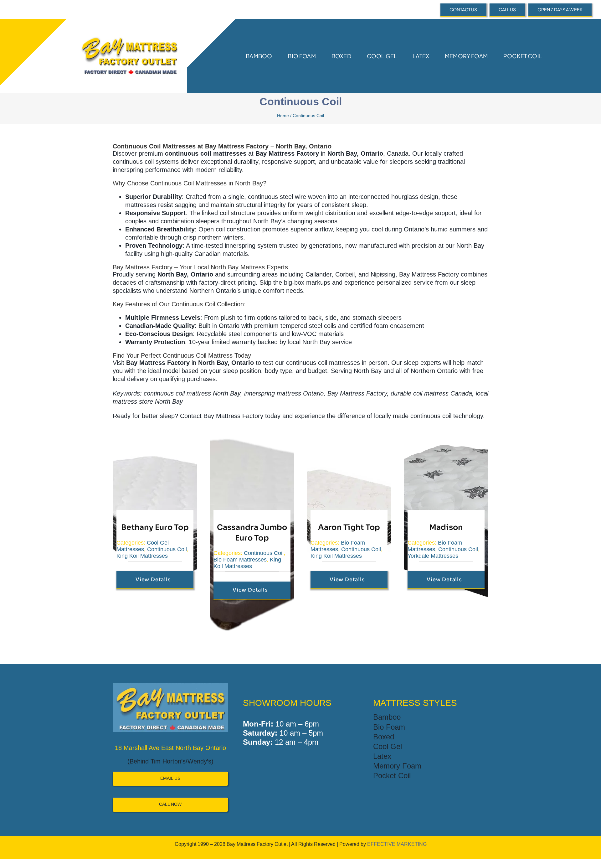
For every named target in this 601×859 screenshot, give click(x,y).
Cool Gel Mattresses (142, 546)
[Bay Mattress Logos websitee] (128, 30)
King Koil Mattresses (142, 556)
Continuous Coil (167, 549)
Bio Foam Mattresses (240, 559)
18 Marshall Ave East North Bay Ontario (170, 747)
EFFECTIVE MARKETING (397, 844)
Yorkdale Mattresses (433, 556)
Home (283, 115)
